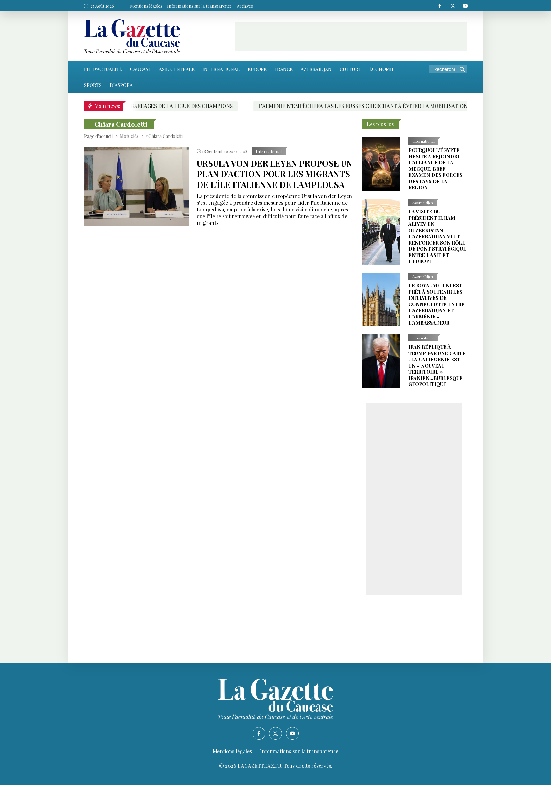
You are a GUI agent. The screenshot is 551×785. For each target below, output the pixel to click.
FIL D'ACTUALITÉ (103, 69)
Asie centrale (177, 69)
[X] (452, 6)
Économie (381, 69)
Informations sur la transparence (199, 6)
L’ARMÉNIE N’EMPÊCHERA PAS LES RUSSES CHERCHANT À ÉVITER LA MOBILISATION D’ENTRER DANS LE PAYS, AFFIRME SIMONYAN (375, 106)
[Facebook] (439, 6)
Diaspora (121, 85)
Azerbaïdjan (316, 69)
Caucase (140, 69)
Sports (93, 85)
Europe (257, 69)
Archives (245, 6)
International (221, 69)
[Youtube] (465, 6)
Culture (350, 69)
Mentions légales (146, 6)
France (284, 69)
